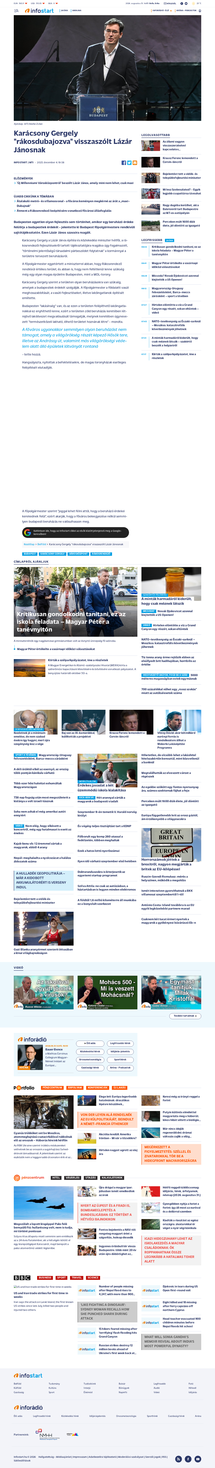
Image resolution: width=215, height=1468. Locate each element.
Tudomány (54, 1384)
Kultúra (52, 1388)
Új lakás (120, 1087)
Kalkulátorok (112, 1177)
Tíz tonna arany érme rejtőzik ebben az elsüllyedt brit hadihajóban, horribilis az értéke (168, 661)
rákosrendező (101, 554)
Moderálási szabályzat (130, 1457)
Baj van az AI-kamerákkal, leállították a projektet (78, 735)
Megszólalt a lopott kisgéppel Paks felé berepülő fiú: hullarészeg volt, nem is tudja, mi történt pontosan (43, 1228)
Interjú (87, 1388)
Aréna (198, 1416)
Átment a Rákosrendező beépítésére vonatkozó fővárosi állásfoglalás (64, 211)
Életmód (88, 1392)
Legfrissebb (160, 1384)
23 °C (198, 4)
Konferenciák (98, 1087)
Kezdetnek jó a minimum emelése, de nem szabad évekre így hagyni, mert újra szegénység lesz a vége (32, 739)
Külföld (17, 1388)
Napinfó (123, 1392)
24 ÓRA (169, 241)
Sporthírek (152, 1416)
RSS (164, 1457)
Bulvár (122, 1384)
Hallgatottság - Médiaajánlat (54, 1457)
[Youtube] (198, 1459)
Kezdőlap (29, 544)
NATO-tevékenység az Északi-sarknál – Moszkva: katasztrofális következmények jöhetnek (169, 643)
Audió (157, 1388)
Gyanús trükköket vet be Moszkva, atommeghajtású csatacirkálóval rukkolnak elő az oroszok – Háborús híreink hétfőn (43, 1137)
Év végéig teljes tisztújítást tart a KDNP (104, 826)
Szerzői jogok (152, 1457)
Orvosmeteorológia (126, 1416)
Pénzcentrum (52, 1087)
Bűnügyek (124, 1388)
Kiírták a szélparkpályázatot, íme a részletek (78, 660)
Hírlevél (192, 1388)
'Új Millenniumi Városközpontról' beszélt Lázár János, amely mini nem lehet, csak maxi (75, 183)
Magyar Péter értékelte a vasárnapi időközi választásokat (56, 649)
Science (93, 1277)
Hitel (56, 1177)
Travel (77, 1277)
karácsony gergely (52, 554)
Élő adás (91, 1043)
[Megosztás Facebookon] (123, 162)
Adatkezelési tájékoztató (102, 1457)
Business (45, 1277)
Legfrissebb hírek (42, 1416)
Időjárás (193, 1392)
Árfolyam (75, 1087)
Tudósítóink (90, 1384)
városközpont (78, 554)
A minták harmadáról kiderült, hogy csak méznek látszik (166, 601)
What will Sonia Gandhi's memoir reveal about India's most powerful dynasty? (169, 1342)
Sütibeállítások (22, 1461)
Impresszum (80, 1457)
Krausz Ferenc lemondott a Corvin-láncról (127, 735)
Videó (157, 1392)
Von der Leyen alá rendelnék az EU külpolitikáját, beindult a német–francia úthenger (107, 1119)
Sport (61, 1277)
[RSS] (178, 1459)
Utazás (90, 1177)
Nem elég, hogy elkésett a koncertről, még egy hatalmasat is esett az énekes (42, 830)
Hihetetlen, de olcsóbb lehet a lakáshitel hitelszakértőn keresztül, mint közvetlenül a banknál (170, 759)
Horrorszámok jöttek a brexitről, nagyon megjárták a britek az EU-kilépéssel (166, 864)
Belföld (41, 544)
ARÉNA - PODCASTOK (186, 11)
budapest (30, 554)
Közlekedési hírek (70, 1416)
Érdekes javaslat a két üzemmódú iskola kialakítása (102, 788)
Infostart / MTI (23, 162)
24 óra (64, 11)
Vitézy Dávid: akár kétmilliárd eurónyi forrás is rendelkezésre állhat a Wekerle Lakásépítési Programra (176, 740)
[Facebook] (188, 1459)
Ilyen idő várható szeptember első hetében (107, 861)
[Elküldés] (134, 162)
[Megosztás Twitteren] (129, 162)
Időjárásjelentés (97, 1416)
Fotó (191, 1384)
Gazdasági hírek (176, 1416)
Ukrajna (76, 11)
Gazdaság (19, 1392)
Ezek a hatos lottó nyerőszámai (99, 851)
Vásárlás (72, 1177)
